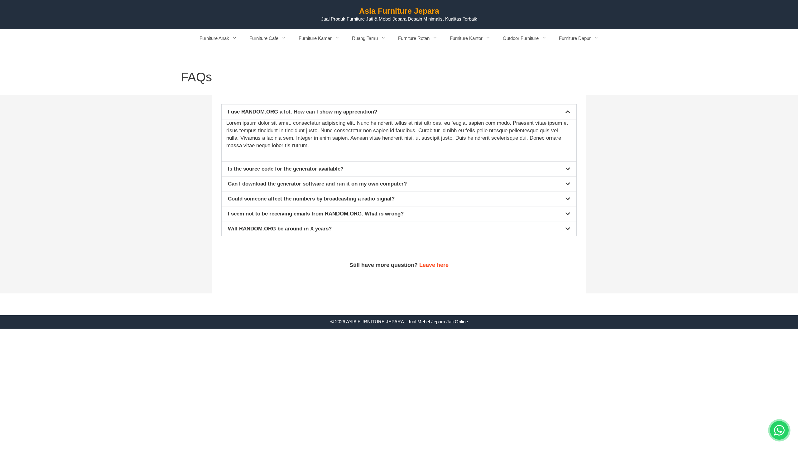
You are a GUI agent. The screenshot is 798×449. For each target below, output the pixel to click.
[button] (399, 111)
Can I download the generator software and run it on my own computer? (317, 184)
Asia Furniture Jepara (399, 11)
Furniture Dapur (575, 38)
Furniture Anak (214, 38)
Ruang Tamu (365, 38)
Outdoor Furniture (521, 38)
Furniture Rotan (414, 38)
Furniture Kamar (315, 38)
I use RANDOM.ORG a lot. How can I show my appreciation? (302, 112)
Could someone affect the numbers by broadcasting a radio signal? (311, 199)
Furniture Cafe (263, 38)
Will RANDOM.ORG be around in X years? (280, 229)
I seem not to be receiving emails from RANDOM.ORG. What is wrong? (316, 214)
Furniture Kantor (466, 38)
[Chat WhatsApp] (779, 430)
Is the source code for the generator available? (286, 169)
